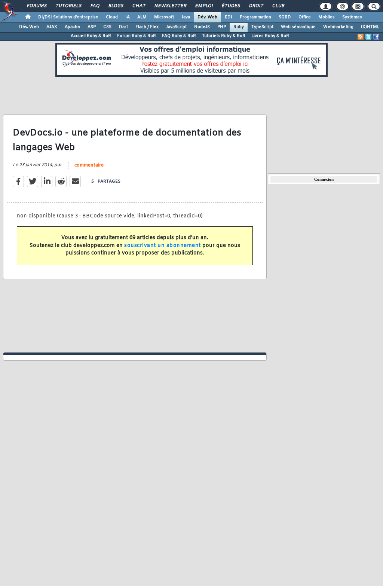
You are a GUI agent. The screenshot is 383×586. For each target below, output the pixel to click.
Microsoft (164, 17)
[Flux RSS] (361, 37)
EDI (228, 17)
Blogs (115, 6)
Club (278, 6)
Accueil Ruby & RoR (91, 36)
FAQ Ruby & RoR (179, 36)
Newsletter (170, 6)
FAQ (94, 6)
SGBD (285, 17)
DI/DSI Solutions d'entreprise (68, 17)
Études (230, 6)
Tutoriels (68, 6)
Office (304, 17)
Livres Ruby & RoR (270, 36)
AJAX (51, 27)
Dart (123, 27)
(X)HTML (370, 27)
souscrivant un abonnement (162, 245)
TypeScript (262, 27)
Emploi (203, 6)
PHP (221, 27)
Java (185, 17)
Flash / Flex (147, 27)
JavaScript (176, 27)
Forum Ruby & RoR (136, 36)
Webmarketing (338, 27)
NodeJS (202, 27)
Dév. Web (207, 17)
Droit (256, 6)
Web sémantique (298, 27)
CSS (107, 27)
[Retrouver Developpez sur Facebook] (376, 37)
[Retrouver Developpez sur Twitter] (368, 37)
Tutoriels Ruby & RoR (223, 36)
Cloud (112, 17)
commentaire (89, 165)
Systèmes (352, 17)
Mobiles (326, 17)
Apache (72, 27)
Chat (138, 6)
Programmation (255, 17)
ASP (92, 27)
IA (127, 17)
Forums (36, 6)
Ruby (238, 27)
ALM (142, 17)
